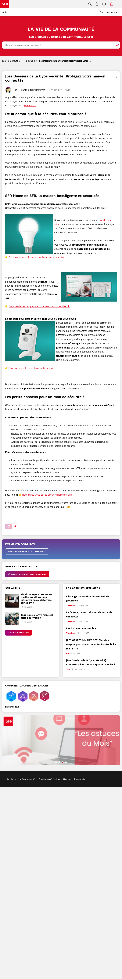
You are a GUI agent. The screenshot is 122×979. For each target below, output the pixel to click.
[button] (29, 234)
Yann (68, 669)
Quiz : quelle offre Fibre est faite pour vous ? (37, 616)
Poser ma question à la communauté (27, 552)
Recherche (89, 4)
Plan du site (79, 779)
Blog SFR (30, 61)
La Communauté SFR (12, 61)
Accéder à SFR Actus (18, 633)
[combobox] (61, 45)
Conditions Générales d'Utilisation (55, 779)
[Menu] (118, 4)
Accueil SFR (4, 4)
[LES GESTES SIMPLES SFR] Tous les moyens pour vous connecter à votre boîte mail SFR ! (91, 644)
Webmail (104, 4)
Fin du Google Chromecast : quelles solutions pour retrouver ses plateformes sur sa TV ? (37, 598)
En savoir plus (12, 707)
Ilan (68, 653)
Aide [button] (4, 12)
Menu (117, 4)
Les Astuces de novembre (81, 628)
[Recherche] (89, 4)
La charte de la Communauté (21, 779)
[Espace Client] (111, 4)
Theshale (71, 605)
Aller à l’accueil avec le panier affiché (97, 4)
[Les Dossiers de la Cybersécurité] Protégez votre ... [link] (65, 61)
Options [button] (116, 76)
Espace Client (111, 4)
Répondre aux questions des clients (27, 574)
